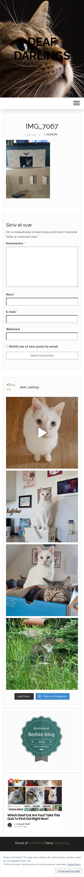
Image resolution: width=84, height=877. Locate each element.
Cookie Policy (74, 864)
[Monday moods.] (42, 580)
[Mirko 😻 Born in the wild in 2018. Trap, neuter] (42, 654)
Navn (10, 294)
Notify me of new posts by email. (34, 346)
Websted (13, 329)
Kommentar (15, 243)
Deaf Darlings (42, 48)
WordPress (35, 843)
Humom (51, 134)
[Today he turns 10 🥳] (42, 506)
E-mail (11, 312)
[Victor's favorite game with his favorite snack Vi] (42, 433)
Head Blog (61, 843)
